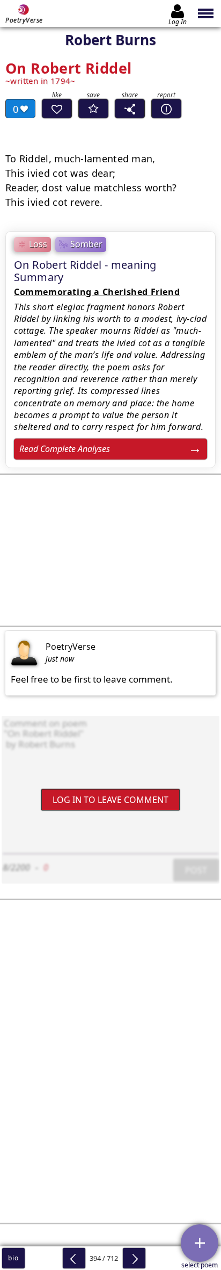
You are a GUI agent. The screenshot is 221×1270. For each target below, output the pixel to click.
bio (13, 1257)
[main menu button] (206, 13)
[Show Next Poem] (134, 1258)
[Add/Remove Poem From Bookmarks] (93, 108)
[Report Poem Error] (166, 108)
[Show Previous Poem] (74, 1258)
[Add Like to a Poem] (57, 108)
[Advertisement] (110, 550)
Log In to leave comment (110, 799)
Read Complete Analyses (64, 449)
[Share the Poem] (130, 108)
